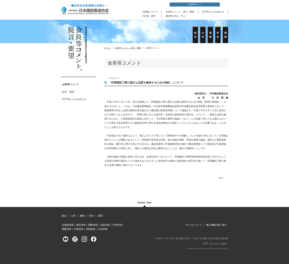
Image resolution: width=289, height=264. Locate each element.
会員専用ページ (194, 4)
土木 (73, 215)
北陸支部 (105, 225)
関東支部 (93, 225)
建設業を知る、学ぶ (175, 16)
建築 (82, 215)
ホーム (107, 48)
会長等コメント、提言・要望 (180, 12)
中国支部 (78, 229)
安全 (91, 215)
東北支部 (81, 225)
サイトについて (193, 225)
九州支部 (102, 229)
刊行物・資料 (148, 16)
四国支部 (90, 229)
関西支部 (66, 229)
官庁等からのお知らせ (213, 12)
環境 (100, 215)
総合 (64, 215)
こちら (223, 243)
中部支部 (117, 225)
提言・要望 (68, 91)
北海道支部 (68, 225)
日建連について (150, 12)
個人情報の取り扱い (216, 225)
